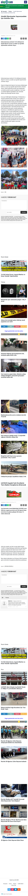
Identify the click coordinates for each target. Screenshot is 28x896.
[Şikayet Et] (25, 606)
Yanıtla (10, 606)
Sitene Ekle (13, 885)
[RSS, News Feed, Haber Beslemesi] (19, 889)
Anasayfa (5, 11)
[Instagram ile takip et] (12, 889)
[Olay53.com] (7, 2)
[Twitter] (4, 38)
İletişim (14, 883)
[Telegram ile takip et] (15, 889)
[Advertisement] (14, 61)
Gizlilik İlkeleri (20, 883)
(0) (14, 606)
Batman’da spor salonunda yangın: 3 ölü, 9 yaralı (16, 6)
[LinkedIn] (6, 38)
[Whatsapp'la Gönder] (8, 38)
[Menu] (25, 2)
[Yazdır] (10, 38)
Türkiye (10, 11)
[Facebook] (2, 38)
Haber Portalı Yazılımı (7, 894)
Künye (10, 883)
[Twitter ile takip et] (9, 889)
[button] (21, 38)
